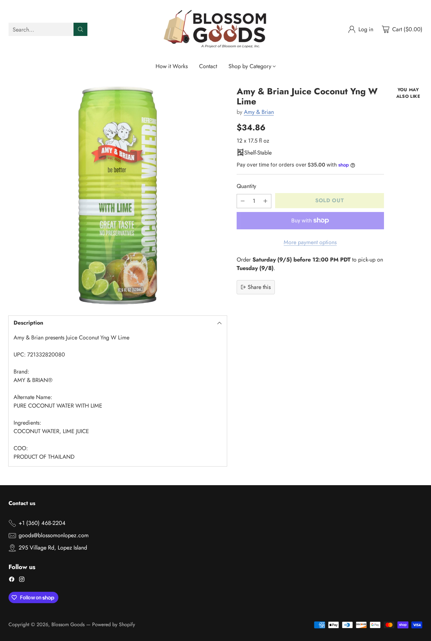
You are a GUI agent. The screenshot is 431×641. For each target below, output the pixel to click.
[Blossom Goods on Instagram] (22, 580)
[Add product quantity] (265, 201)
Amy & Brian (259, 112)
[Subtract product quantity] (242, 201)
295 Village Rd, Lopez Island (53, 548)
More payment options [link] (310, 242)
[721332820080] (118, 195)
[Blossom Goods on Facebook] (11, 580)
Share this (259, 287)
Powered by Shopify (113, 624)
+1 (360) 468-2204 (42, 523)
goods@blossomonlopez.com (54, 535)
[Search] (80, 29)
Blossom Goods (68, 624)
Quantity (246, 186)
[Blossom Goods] (215, 29)
